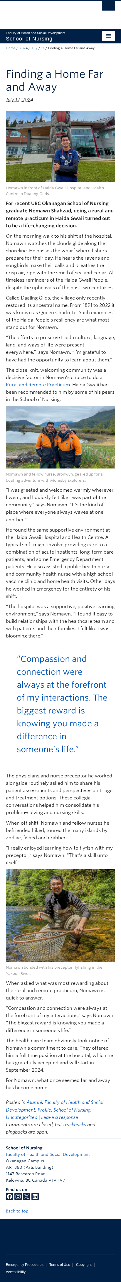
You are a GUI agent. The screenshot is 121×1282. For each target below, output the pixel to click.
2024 (23, 48)
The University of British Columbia (44, 12)
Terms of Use (59, 1265)
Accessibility (16, 1272)
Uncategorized (21, 1117)
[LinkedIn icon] (35, 1198)
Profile (44, 1110)
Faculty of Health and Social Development (48, 1154)
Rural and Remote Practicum (38, 385)
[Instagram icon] (18, 1198)
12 (42, 48)
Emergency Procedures (24, 1265)
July (34, 48)
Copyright (84, 1265)
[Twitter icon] (26, 1198)
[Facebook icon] (9, 1198)
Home (11, 48)
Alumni (34, 1102)
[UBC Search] (108, 7)
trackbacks (74, 1124)
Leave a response (59, 1117)
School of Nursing (71, 1110)
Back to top (18, 1211)
